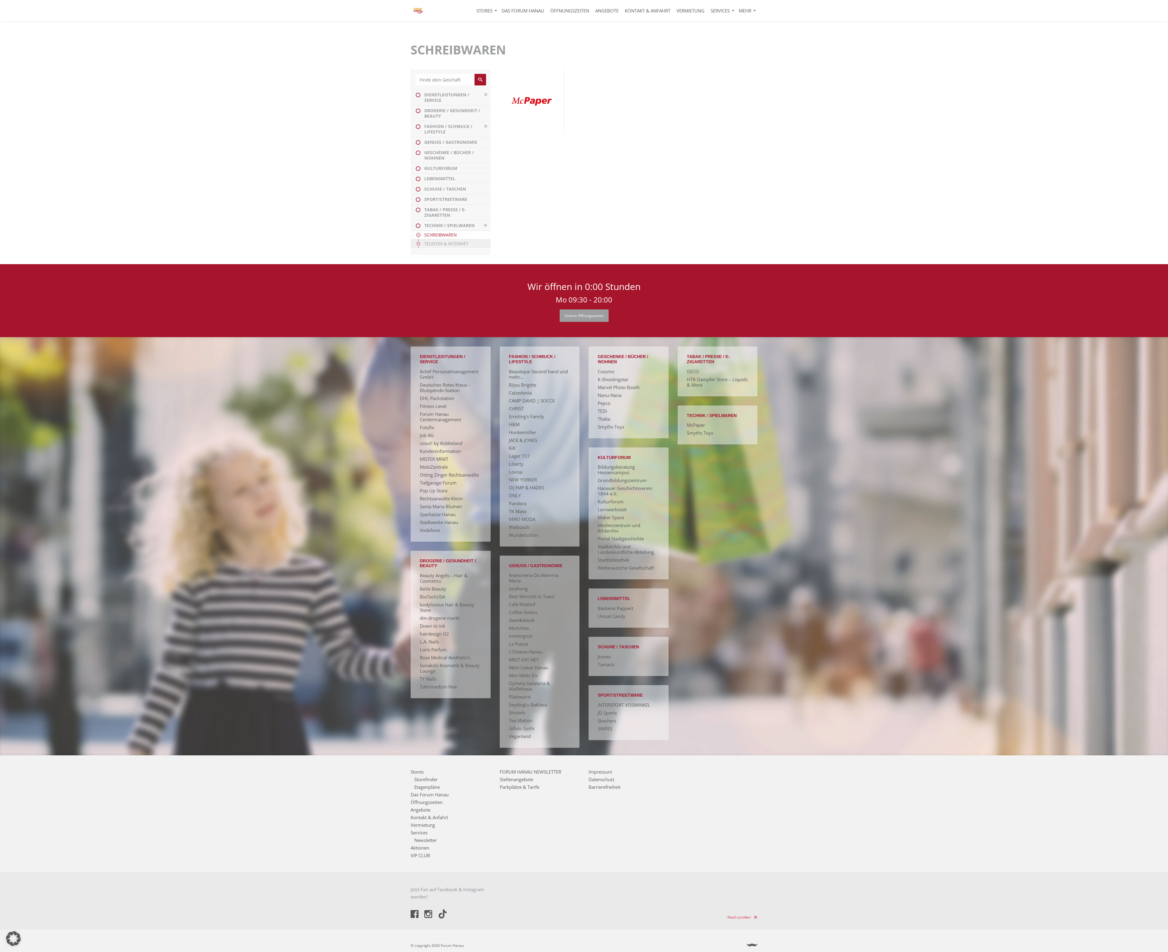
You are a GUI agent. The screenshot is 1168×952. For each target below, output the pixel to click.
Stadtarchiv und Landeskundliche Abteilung (626, 549)
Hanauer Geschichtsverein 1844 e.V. (625, 490)
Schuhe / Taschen (445, 189)
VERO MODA (522, 519)
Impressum (600, 772)
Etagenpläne (427, 787)
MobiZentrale (434, 467)
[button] (13, 938)
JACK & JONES (523, 440)
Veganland (520, 736)
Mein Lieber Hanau (528, 667)
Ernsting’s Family (526, 416)
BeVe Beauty (433, 589)
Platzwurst (520, 696)
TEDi (602, 411)
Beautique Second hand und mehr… (538, 374)
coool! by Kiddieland (441, 443)
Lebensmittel (439, 178)
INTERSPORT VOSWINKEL (624, 705)
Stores (484, 11)
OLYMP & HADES (526, 487)
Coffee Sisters (523, 612)
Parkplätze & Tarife (519, 787)
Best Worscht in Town (531, 596)
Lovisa (515, 471)
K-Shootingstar (613, 379)
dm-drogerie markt (440, 618)
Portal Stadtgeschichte (621, 538)
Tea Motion (520, 720)
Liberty (516, 464)
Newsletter (425, 840)
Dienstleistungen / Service (446, 97)
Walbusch (519, 527)
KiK (512, 448)
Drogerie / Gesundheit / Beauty (452, 113)
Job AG (427, 435)
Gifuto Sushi (521, 728)
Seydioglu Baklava (528, 704)
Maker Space (611, 517)
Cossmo (606, 371)
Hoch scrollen (739, 917)
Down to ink (432, 626)
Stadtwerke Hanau (439, 522)
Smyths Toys (611, 426)
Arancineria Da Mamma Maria (533, 577)
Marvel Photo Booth (619, 387)
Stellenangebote (516, 779)
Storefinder (426, 779)
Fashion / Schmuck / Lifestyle (448, 129)
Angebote (607, 11)
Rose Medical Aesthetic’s (445, 657)
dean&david (521, 620)
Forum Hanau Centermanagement (440, 416)
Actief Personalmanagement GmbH (449, 374)
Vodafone (430, 530)
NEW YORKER (523, 479)
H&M (514, 424)
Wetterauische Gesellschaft (626, 568)
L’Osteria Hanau (525, 651)
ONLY (515, 495)
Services (720, 11)
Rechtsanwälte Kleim (441, 498)
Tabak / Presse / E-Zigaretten (445, 212)
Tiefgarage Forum (438, 482)
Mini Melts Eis (523, 675)
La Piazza (518, 644)
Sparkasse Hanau (438, 514)
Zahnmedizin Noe (438, 686)
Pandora (518, 503)
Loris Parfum (433, 649)
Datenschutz (601, 779)
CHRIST (516, 408)
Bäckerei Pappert (615, 608)
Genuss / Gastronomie (450, 142)
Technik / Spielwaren (449, 225)
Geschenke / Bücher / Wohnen (449, 155)
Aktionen (420, 848)
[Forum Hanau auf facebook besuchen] (415, 914)
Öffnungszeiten (569, 11)
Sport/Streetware (445, 199)
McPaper (696, 425)
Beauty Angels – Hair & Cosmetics (444, 578)
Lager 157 (519, 456)
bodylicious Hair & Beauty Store (447, 607)
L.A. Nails (429, 641)
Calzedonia (520, 392)
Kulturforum (440, 168)
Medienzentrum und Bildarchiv (619, 528)
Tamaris (606, 664)
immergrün (521, 636)
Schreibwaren (440, 235)
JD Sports (607, 713)
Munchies (519, 628)
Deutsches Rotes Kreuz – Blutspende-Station (445, 387)
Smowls (517, 712)
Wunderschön (523, 535)
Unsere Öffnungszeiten (584, 315)
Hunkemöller (522, 432)
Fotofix (427, 427)
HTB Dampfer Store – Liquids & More (717, 382)
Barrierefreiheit (604, 787)
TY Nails (428, 678)
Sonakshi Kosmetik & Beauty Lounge (450, 668)
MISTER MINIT (434, 459)
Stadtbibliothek (613, 560)
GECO (693, 371)
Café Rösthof (522, 604)
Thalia (604, 419)
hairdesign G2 (434, 633)
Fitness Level (433, 406)
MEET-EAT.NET (524, 659)
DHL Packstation (437, 398)
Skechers (607, 720)
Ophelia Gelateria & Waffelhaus (529, 686)
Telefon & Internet (446, 244)
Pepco (604, 403)
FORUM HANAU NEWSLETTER (530, 772)
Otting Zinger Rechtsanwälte (449, 475)
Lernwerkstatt (612, 509)
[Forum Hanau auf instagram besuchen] (428, 914)
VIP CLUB (420, 855)
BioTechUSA (432, 596)
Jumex (604, 656)
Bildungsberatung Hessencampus (616, 469)
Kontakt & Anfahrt (647, 11)
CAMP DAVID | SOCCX (532, 400)
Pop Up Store (433, 490)
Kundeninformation (440, 451)
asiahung (518, 588)
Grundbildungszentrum (622, 480)
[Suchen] (480, 79)
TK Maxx (518, 511)
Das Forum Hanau (523, 11)
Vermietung (690, 11)
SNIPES (605, 728)
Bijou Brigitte (522, 385)
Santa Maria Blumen (441, 506)
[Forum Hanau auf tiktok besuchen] (442, 914)
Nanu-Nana (609, 395)
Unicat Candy (611, 616)
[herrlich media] (752, 945)
